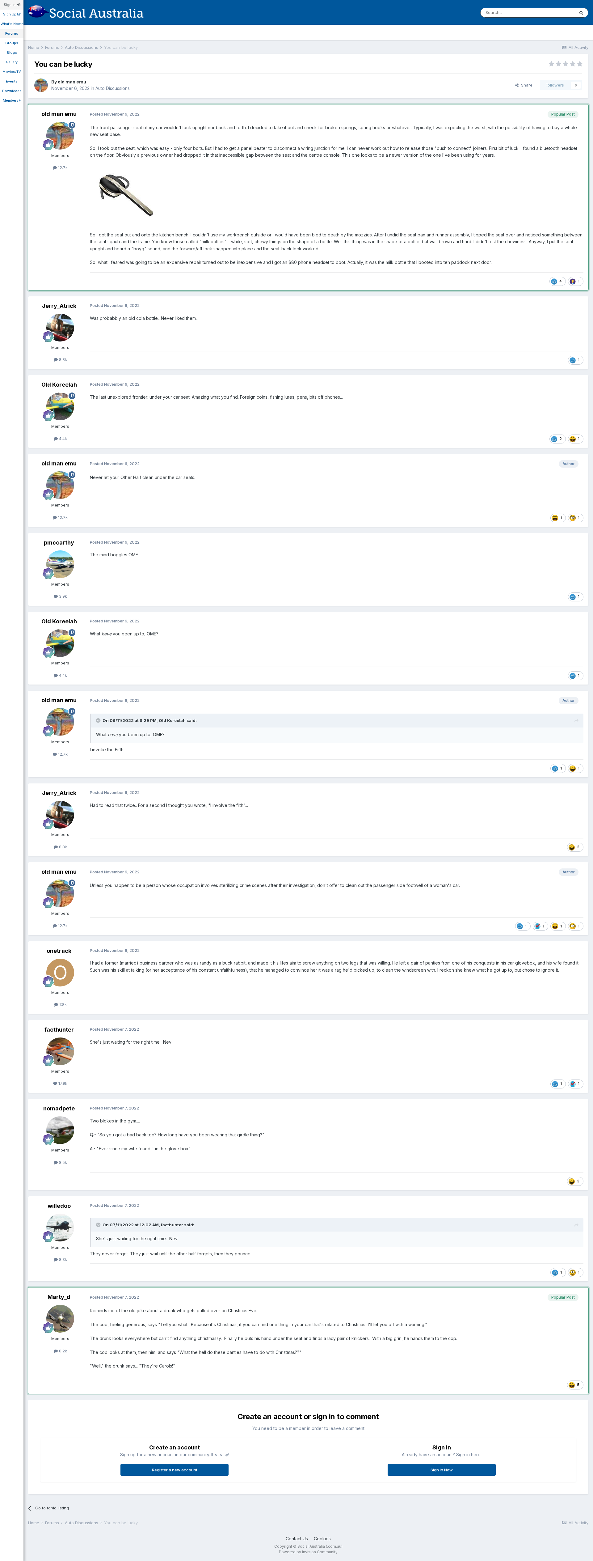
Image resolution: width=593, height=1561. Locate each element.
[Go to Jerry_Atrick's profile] (60, 327)
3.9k (62, 596)
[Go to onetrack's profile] (60, 972)
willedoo (59, 1206)
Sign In (10, 4)
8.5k (62, 1162)
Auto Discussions (112, 88)
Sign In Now (442, 1469)
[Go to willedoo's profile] (60, 1227)
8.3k (62, 1259)
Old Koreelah (59, 384)
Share (525, 85)
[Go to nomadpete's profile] (60, 1130)
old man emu (72, 81)
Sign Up (10, 14)
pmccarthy (59, 542)
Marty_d (59, 1297)
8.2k (62, 1350)
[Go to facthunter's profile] (60, 1051)
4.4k (62, 438)
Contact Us (297, 1538)
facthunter (59, 1029)
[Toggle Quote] (99, 720)
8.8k (62, 359)
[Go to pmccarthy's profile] (60, 564)
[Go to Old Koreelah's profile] (60, 406)
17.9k (62, 1083)
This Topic (556, 12)
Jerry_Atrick (59, 306)
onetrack (59, 951)
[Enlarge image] (126, 194)
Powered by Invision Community (308, 1552)
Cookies (322, 1538)
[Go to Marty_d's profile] (60, 1319)
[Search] (581, 12)
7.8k (62, 1004)
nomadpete (59, 1108)
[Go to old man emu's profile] (41, 85)
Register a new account (174, 1469)
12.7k (62, 167)
